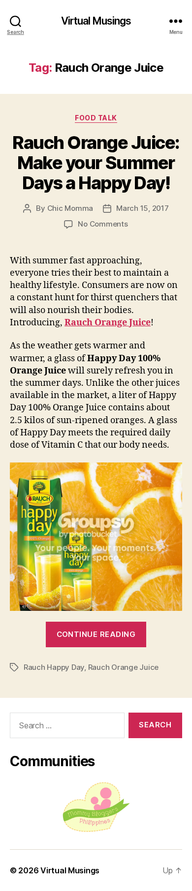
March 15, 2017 (142, 208)
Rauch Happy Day (54, 667)
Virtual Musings (96, 21)
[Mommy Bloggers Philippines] (96, 807)
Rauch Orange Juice (107, 322)
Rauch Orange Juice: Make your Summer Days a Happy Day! (96, 163)
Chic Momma (70, 208)
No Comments (103, 224)
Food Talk (96, 118)
